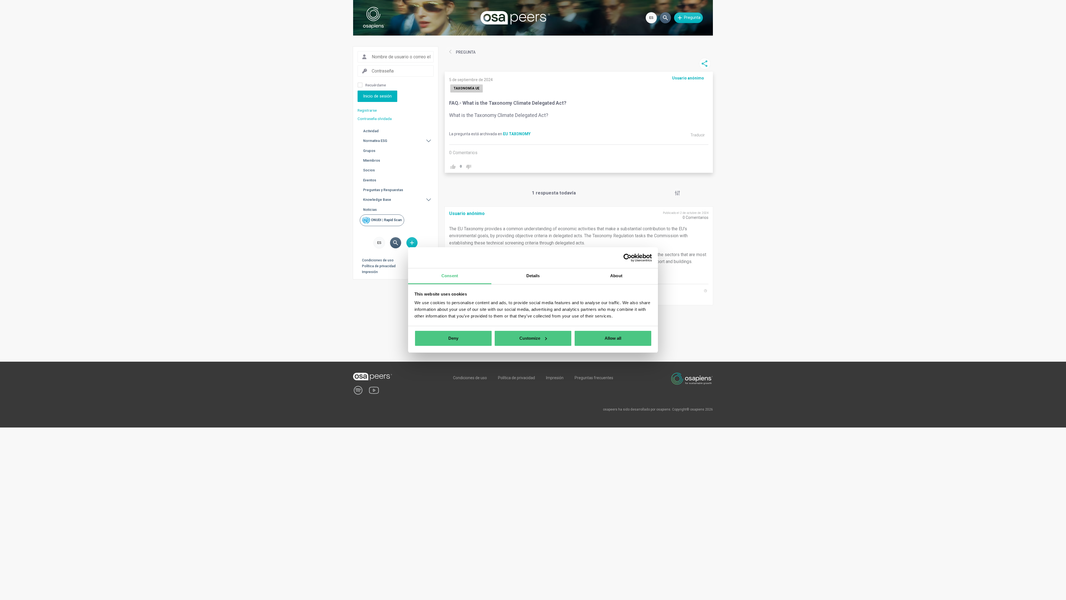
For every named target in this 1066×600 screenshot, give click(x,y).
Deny (453, 338)
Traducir (697, 135)
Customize (529, 338)
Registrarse (367, 110)
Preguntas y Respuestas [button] (383, 190)
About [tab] (616, 275)
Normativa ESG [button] (375, 141)
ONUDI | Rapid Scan (386, 220)
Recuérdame (375, 85)
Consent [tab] (449, 275)
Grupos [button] (369, 151)
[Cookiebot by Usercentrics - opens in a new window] (627, 258)
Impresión (370, 272)
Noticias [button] (370, 210)
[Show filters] (677, 193)
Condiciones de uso (378, 260)
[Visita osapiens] (692, 378)
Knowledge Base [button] (377, 200)
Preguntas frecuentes (594, 378)
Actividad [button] (371, 131)
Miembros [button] (371, 160)
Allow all (613, 338)
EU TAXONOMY (517, 134)
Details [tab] (533, 275)
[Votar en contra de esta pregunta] (468, 167)
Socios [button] (369, 170)
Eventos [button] (369, 180)
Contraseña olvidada (375, 118)
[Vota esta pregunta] (453, 167)
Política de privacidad (379, 266)
